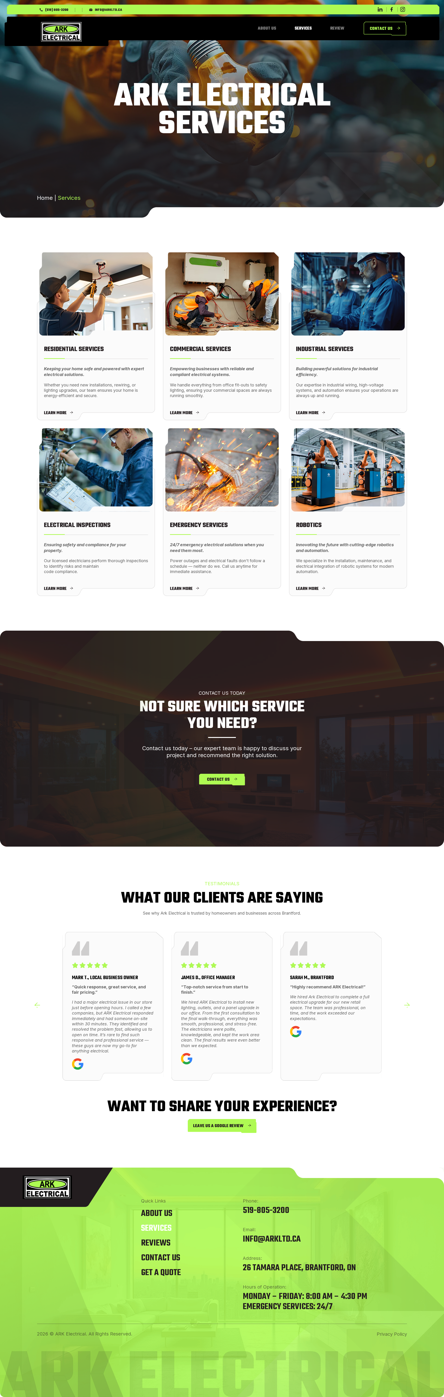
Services (303, 28)
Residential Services (74, 349)
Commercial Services (200, 349)
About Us (267, 28)
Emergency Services (199, 525)
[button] (37, 1005)
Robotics (309, 525)
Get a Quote (161, 1273)
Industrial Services (324, 349)
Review (337, 28)
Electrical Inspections (77, 525)
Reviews (155, 1243)
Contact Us (160, 1258)
